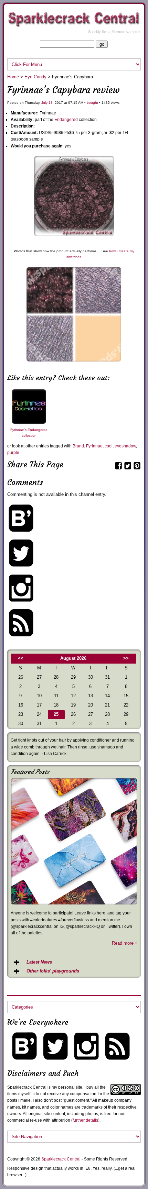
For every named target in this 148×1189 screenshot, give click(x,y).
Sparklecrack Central (61, 1159)
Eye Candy (35, 76)
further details (85, 1120)
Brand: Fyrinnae (88, 446)
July (44, 102)
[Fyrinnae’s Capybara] (74, 234)
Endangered (66, 119)
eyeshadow (125, 446)
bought (92, 102)
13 (51, 102)
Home (13, 76)
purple (13, 452)
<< (20, 658)
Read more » (124, 943)
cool (109, 446)
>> (126, 658)
